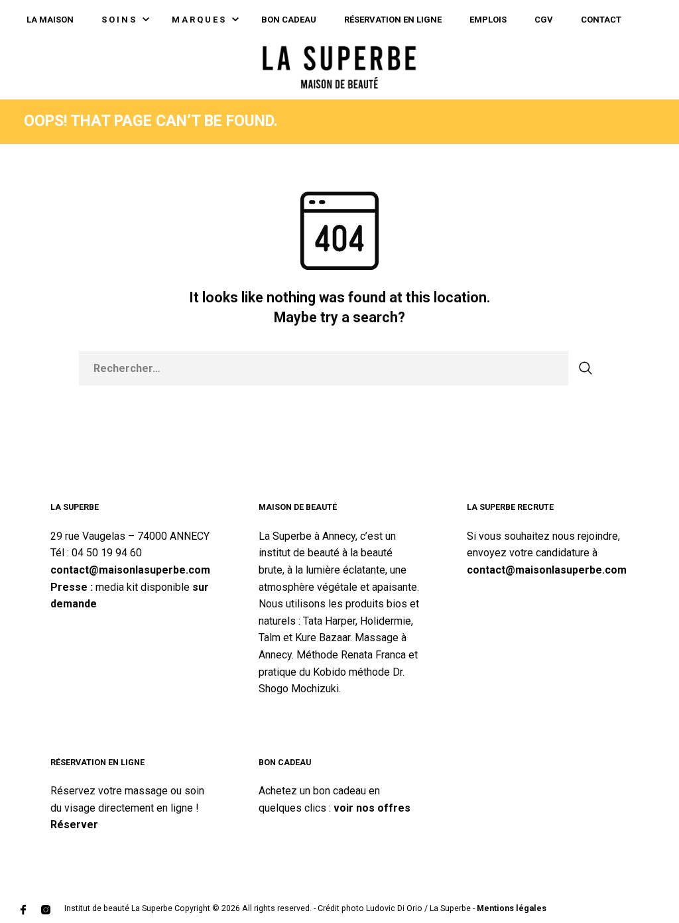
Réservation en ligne (393, 20)
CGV (543, 20)
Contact (601, 20)
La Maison (50, 20)
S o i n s (118, 20)
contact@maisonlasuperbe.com (130, 570)
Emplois (488, 20)
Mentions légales (511, 908)
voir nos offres (372, 808)
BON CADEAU (288, 20)
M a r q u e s (198, 20)
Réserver (74, 824)
